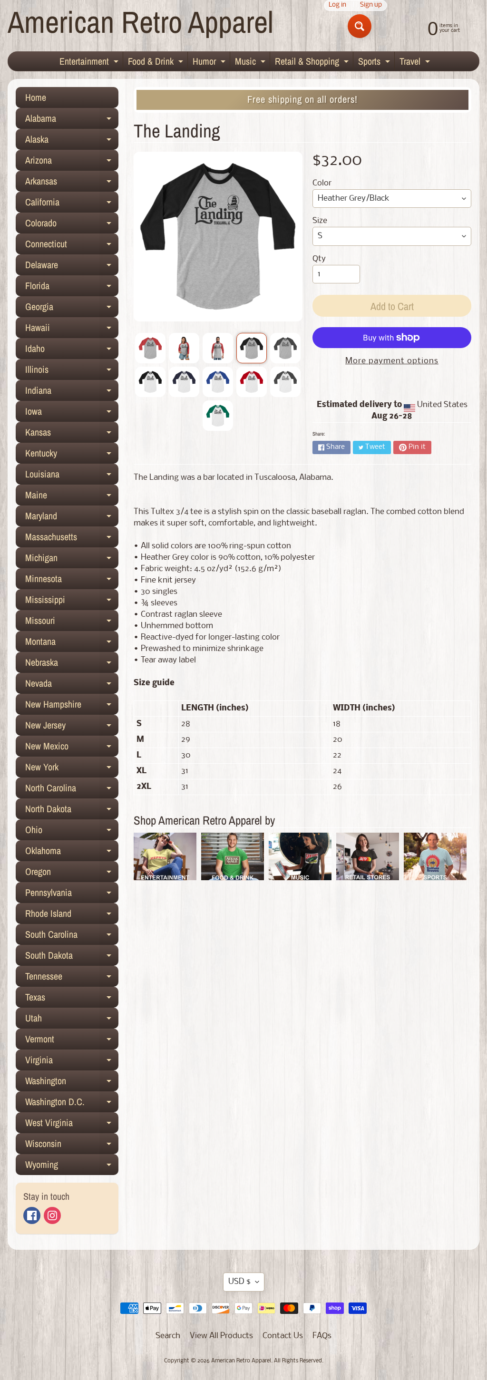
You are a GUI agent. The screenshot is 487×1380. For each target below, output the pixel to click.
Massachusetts (71, 538)
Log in (337, 5)
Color (321, 183)
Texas (71, 999)
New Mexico (71, 748)
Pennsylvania (71, 894)
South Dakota (71, 957)
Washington (71, 1082)
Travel (415, 63)
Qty (319, 258)
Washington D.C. (71, 1103)
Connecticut (71, 245)
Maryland (71, 517)
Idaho (71, 350)
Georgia (71, 308)
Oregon (71, 873)
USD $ (239, 1281)
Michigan (71, 559)
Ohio (71, 831)
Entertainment (90, 63)
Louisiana (71, 476)
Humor (210, 63)
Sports (375, 63)
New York (71, 768)
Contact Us (283, 1336)
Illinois (71, 371)
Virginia (71, 1061)
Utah (71, 1020)
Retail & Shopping (313, 63)
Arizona (71, 162)
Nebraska (71, 664)
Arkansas (71, 183)
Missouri (71, 622)
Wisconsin (71, 1145)
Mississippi (71, 601)
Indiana (71, 392)
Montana (71, 643)
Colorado (71, 224)
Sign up (371, 5)
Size (319, 220)
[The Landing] (150, 348)
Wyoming (71, 1166)
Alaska (71, 141)
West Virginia (71, 1124)
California (71, 204)
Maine (71, 496)
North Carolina (71, 789)
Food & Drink (156, 63)
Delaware (71, 266)
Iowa (71, 413)
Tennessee (71, 978)
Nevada (71, 685)
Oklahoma (71, 852)
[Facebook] (31, 1215)
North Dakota (71, 810)
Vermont (71, 1041)
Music (251, 63)
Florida (71, 287)
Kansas (71, 434)
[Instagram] (52, 1215)
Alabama (71, 120)
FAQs (321, 1336)
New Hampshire (71, 706)
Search (168, 1336)
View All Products (221, 1336)
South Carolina (71, 936)
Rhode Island (71, 915)
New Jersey (71, 727)
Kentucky (71, 455)
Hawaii (71, 329)
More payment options (391, 361)
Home (35, 97)
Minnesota (71, 580)
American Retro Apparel (140, 21)
